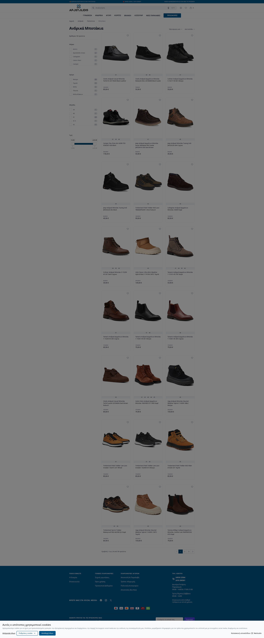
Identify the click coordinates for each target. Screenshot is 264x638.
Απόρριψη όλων (8, 633)
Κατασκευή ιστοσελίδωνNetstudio (246, 633)
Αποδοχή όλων (47, 633)
